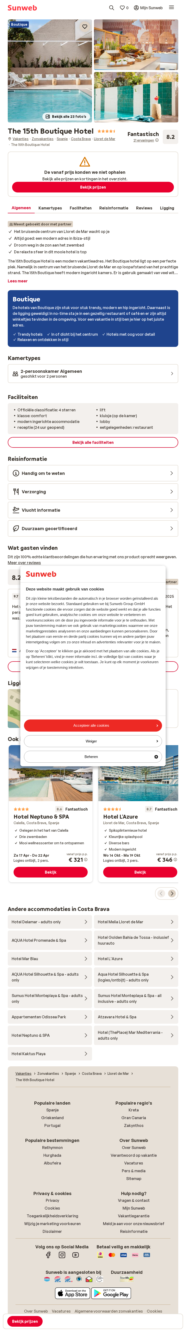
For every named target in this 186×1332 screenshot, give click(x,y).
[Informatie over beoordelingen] (157, 140)
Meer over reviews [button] (24, 562)
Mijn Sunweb (134, 1208)
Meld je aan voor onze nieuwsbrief (133, 1223)
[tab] (21, 208)
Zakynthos (134, 1125)
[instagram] (62, 1257)
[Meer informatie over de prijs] (86, 859)
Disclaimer (52, 1231)
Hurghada (52, 1155)
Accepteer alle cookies (91, 726)
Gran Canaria (133, 1117)
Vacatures (133, 1163)
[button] (50, 70)
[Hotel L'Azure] (140, 813)
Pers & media (134, 1170)
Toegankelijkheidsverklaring (52, 1215)
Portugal (52, 1125)
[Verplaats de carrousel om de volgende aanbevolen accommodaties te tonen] (172, 893)
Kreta (134, 1110)
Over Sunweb (134, 1147)
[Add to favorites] (84, 26)
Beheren (91, 757)
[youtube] (75, 1257)
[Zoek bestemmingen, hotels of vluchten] (111, 8)
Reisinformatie (133, 1231)
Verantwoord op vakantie (134, 1155)
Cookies (52, 1208)
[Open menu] (171, 7)
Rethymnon (52, 1147)
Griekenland (52, 1117)
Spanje (52, 1110)
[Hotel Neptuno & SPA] (51, 813)
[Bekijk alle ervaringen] (152, 137)
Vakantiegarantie (133, 1215)
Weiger (91, 741)
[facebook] (48, 1257)
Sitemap (133, 1178)
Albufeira (52, 1163)
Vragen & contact (134, 1200)
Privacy (52, 1200)
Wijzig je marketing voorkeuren (52, 1223)
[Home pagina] (22, 8)
